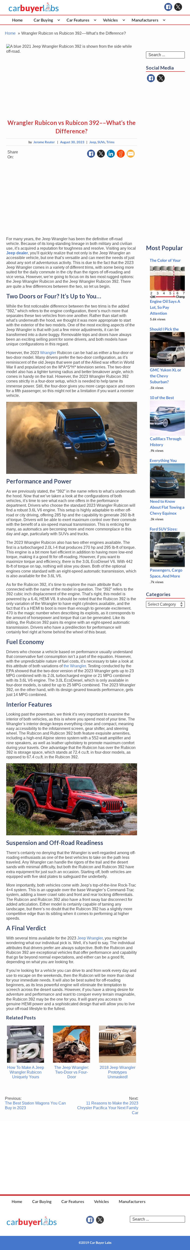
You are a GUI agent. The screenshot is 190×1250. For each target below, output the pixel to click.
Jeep (92, 142)
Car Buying (43, 20)
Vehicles (110, 20)
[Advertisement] (71, 198)
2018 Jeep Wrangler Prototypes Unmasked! (117, 1072)
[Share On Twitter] (101, 154)
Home (17, 20)
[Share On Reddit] (121, 154)
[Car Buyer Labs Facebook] (168, 7)
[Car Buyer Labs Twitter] (178, 7)
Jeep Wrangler (90, 938)
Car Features (78, 20)
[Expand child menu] (58, 20)
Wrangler (48, 353)
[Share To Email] (131, 154)
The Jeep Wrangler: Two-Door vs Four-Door (71, 1072)
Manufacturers (145, 20)
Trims (110, 142)
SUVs (101, 142)
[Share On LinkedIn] (111, 154)
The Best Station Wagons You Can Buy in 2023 (35, 1103)
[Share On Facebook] (91, 154)
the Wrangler (75, 666)
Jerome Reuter (44, 142)
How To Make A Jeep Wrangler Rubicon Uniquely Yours (25, 1072)
